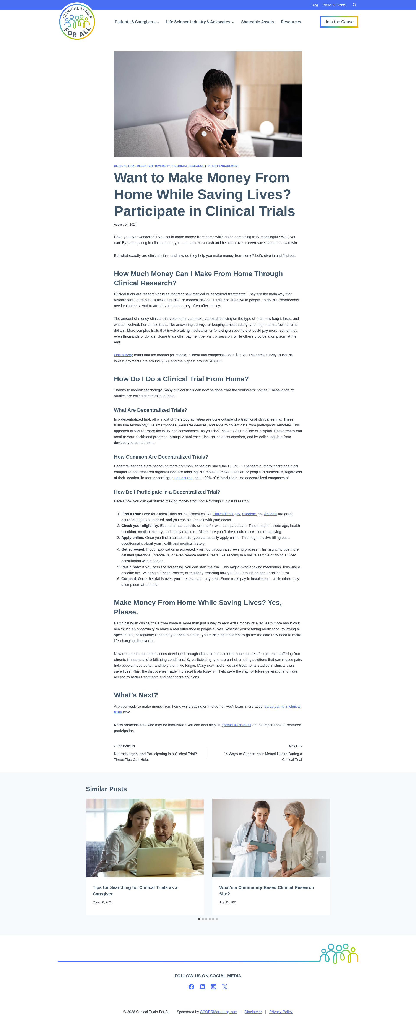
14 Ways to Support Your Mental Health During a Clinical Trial (263, 753)
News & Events (334, 5)
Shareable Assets (257, 21)
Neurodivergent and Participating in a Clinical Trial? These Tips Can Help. (155, 753)
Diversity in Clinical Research (179, 165)
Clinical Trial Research (133, 165)
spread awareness (236, 725)
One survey (123, 355)
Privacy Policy (281, 1012)
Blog (315, 5)
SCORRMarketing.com (218, 1012)
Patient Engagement (223, 165)
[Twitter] (224, 986)
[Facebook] (191, 986)
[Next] (322, 857)
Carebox (249, 514)
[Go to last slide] (94, 857)
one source (183, 478)
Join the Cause (339, 21)
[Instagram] (213, 986)
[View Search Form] (354, 5)
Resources (291, 21)
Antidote (270, 514)
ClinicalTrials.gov (226, 514)
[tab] (199, 919)
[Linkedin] (202, 986)
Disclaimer (253, 1012)
